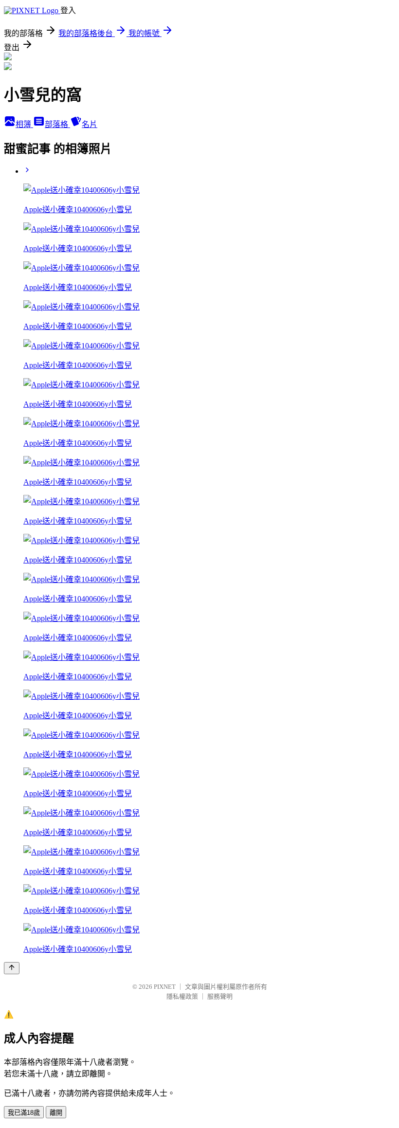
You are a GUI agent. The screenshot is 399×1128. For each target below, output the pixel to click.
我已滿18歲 (24, 1112)
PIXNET (165, 986)
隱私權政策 (182, 996)
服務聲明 (220, 996)
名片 (89, 124)
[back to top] (11, 968)
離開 (56, 1112)
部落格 (57, 124)
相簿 (24, 124)
